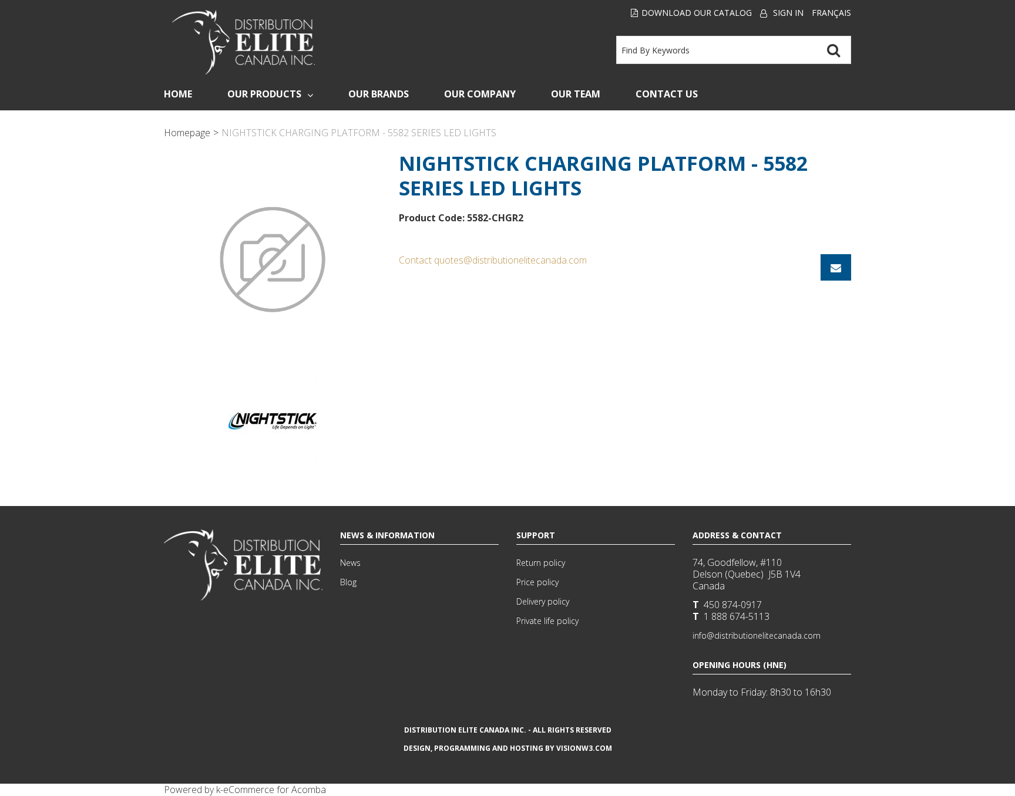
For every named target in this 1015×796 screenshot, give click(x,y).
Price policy (537, 582)
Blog (348, 582)
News (350, 562)
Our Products (264, 93)
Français (831, 12)
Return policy (540, 562)
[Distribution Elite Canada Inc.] (243, 42)
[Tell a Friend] (836, 267)
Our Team (575, 93)
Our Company (480, 93)
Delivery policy (542, 601)
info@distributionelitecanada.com (757, 635)
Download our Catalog (696, 12)
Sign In (788, 12)
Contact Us (667, 93)
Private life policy (547, 620)
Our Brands (378, 93)
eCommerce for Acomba (274, 789)
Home (178, 93)
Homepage (187, 132)
